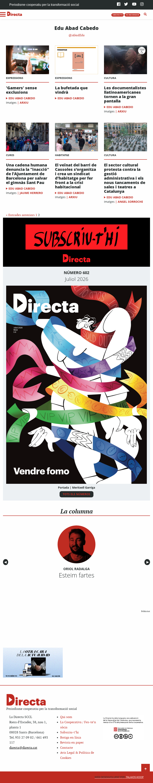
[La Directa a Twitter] (126, 4)
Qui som (66, 717)
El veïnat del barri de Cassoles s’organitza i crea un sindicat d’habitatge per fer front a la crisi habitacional (75, 176)
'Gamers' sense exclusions (21, 90)
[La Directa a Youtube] (134, 4)
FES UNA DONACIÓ (132, 15)
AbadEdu (78, 35)
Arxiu (24, 102)
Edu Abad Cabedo (22, 98)
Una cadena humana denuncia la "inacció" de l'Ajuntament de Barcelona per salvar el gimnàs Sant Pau (27, 174)
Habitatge (62, 155)
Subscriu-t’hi (69, 732)
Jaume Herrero (31, 193)
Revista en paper (72, 743)
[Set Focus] (145, 14)
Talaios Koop (119, 777)
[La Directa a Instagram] (142, 4)
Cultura (110, 78)
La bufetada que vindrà (71, 90)
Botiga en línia (70, 738)
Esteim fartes (76, 575)
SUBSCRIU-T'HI (118, 15)
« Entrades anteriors (20, 215)
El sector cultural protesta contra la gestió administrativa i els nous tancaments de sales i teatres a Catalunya (124, 178)
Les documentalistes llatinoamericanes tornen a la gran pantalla (125, 94)
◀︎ (6, 562)
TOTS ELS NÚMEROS (76, 494)
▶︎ (148, 562)
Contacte (66, 748)
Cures (10, 155)
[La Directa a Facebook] (118, 4)
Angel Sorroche (130, 202)
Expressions (14, 78)
